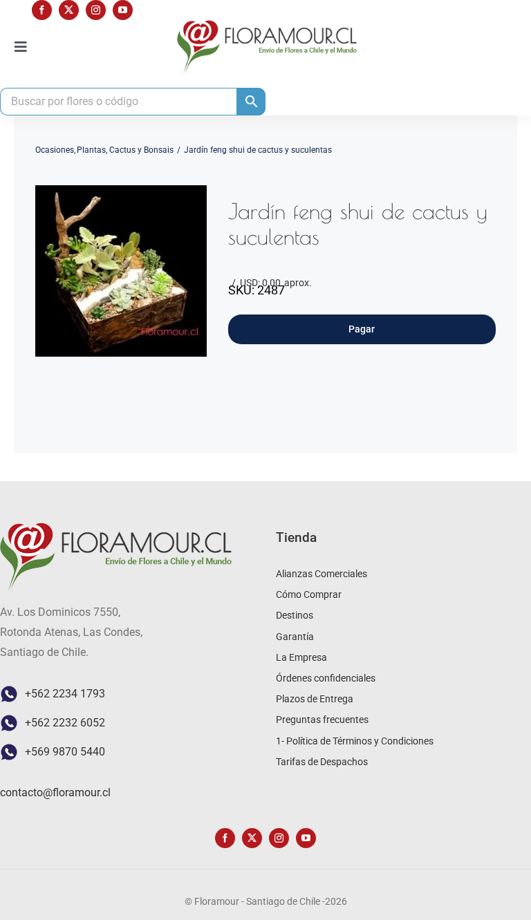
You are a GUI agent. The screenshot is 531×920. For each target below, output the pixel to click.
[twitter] (69, 10)
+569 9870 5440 (65, 751)
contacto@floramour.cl (55, 792)
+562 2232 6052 (65, 722)
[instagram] (96, 10)
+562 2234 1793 (65, 693)
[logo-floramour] (267, 25)
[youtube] (123, 10)
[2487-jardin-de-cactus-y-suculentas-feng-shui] (121, 271)
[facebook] (42, 10)
